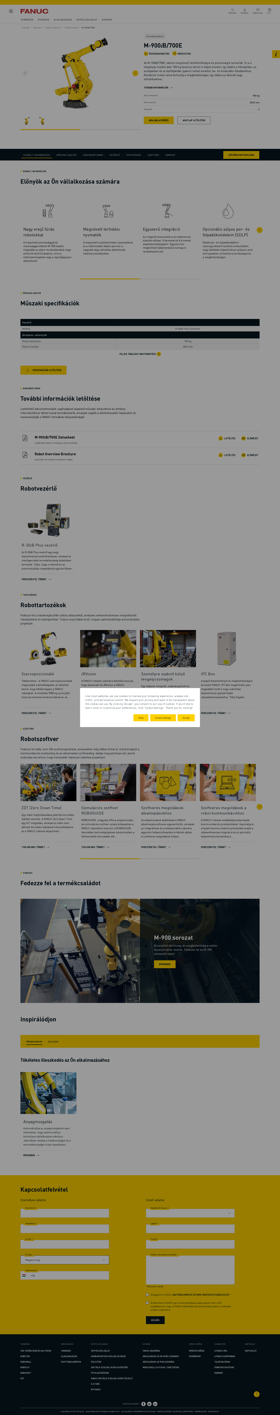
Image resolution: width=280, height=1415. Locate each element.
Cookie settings (163, 717)
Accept (186, 717)
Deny (141, 717)
